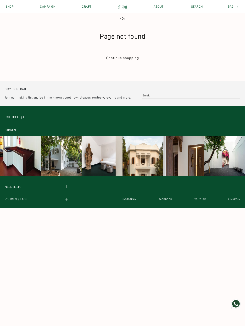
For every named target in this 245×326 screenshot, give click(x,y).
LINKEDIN (234, 199)
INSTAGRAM (129, 199)
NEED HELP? (13, 186)
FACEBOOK (165, 199)
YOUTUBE (200, 199)
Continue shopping (122, 58)
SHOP (10, 6)
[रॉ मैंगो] (122, 7)
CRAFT (86, 6)
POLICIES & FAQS (16, 199)
